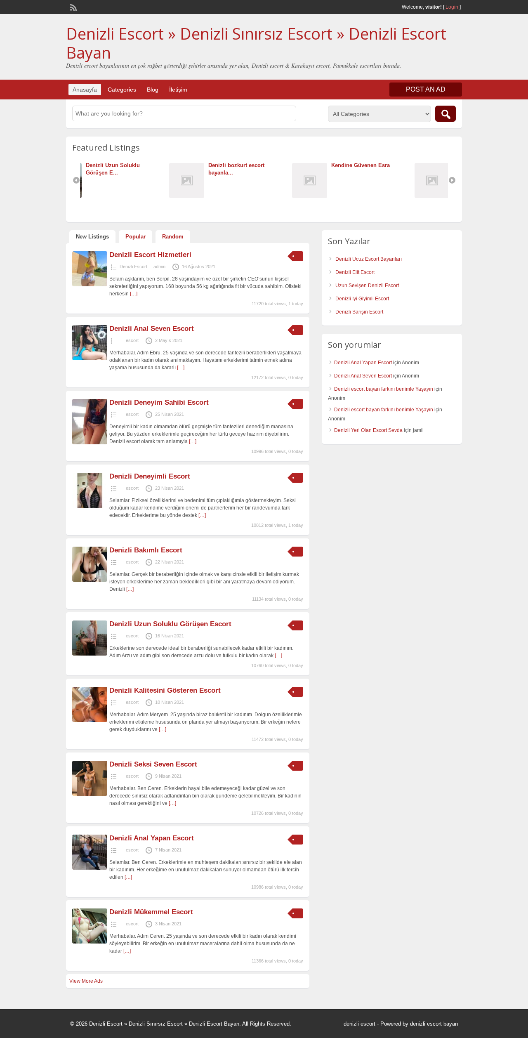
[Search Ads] (445, 114)
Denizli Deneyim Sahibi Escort (159, 402)
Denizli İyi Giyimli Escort (362, 299)
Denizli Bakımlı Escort (146, 550)
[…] (133, 294)
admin (159, 266)
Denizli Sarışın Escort (359, 312)
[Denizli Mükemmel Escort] (89, 942)
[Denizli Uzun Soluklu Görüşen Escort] (89, 654)
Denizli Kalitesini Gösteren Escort (165, 690)
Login (452, 7)
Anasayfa (85, 89)
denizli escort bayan (434, 1024)
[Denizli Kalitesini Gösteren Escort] (89, 720)
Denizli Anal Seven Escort (151, 329)
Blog (152, 89)
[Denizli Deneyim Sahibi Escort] (89, 443)
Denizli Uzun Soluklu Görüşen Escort (170, 624)
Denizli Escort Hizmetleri (150, 255)
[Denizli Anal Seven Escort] (89, 358)
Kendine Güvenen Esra (275, 165)
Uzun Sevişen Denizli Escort (367, 285)
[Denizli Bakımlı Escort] (89, 580)
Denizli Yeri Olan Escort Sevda (368, 430)
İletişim (178, 89)
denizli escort (359, 1024)
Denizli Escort (133, 266)
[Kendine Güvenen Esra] (226, 196)
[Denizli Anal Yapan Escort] (89, 868)
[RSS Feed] (72, 6)
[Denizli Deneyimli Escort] (89, 506)
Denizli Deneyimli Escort (149, 476)
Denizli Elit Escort (355, 272)
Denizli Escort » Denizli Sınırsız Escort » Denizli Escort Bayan (256, 43)
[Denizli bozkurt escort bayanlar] (103, 196)
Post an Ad (426, 89)
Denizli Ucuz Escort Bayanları (368, 259)
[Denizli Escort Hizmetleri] (89, 285)
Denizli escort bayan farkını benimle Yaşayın (383, 389)
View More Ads (86, 981)
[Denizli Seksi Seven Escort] (89, 794)
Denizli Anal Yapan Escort (151, 838)
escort (132, 340)
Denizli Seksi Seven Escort (153, 764)
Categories (122, 89)
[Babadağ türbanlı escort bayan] (349, 196)
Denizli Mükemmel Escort (151, 912)
